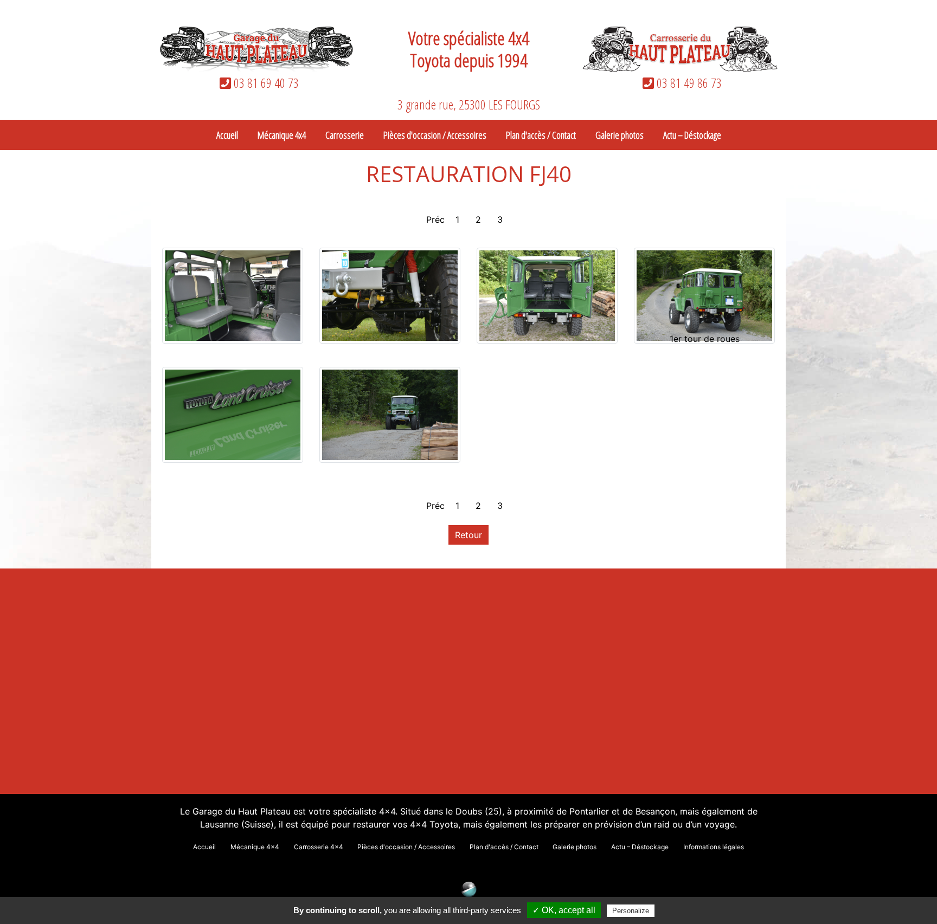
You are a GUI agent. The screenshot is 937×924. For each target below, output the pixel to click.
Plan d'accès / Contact (541, 134)
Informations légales (713, 847)
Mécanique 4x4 (282, 134)
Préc (435, 219)
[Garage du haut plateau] (257, 48)
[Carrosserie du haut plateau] (680, 48)
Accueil (227, 134)
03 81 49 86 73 (688, 83)
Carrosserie (344, 134)
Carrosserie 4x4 (318, 847)
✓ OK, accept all (563, 910)
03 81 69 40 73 (265, 83)
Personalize (630, 911)
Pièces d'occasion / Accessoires (434, 134)
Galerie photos (619, 134)
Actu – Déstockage (692, 134)
